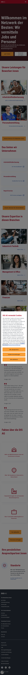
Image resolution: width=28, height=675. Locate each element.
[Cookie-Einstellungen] (2, 672)
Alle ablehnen (14, 359)
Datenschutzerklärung (14, 345)
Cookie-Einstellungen (14, 354)
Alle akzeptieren (14, 349)
